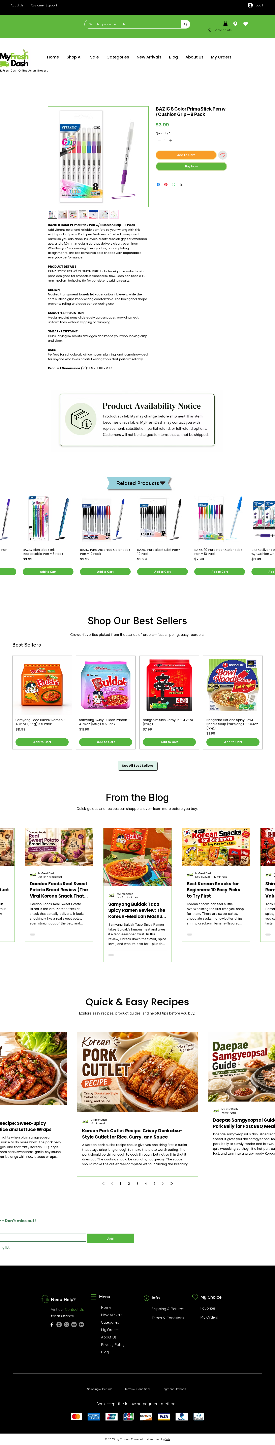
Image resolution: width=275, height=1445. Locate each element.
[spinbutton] (165, 140)
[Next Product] (268, 702)
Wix (167, 1439)
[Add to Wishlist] (222, 155)
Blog (105, 1352)
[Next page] (162, 1183)
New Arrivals (111, 1315)
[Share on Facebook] (158, 184)
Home (52, 92)
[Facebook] (51, 1324)
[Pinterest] (59, 1324)
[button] (225, 23)
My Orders (110, 1329)
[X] (66, 1324)
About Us (109, 1337)
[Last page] (171, 1183)
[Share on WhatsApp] (173, 184)
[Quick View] (48, 519)
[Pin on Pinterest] (165, 184)
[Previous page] (112, 1183)
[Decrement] (158, 140)
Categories (110, 1322)
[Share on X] (181, 184)
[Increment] (171, 140)
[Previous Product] (6, 702)
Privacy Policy (112, 1344)
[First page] (103, 1183)
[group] (137, 702)
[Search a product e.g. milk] (185, 24)
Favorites (208, 1308)
